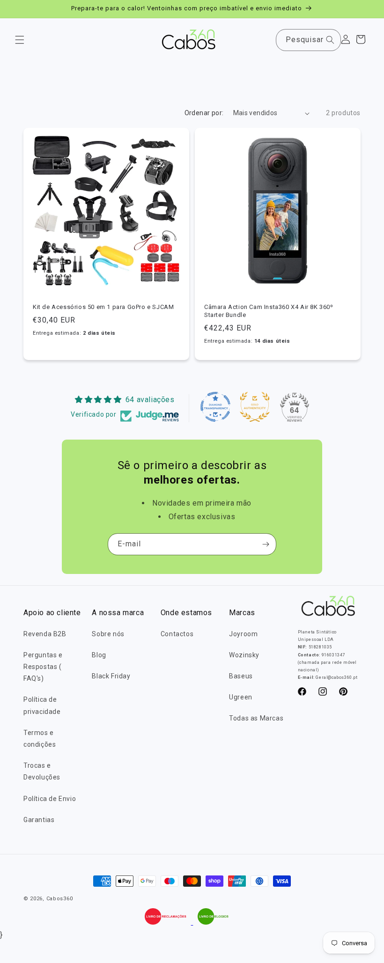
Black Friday (111, 676)
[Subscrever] (265, 544)
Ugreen (240, 697)
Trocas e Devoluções (41, 771)
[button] (19, 39)
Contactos (177, 634)
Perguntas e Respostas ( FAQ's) (43, 666)
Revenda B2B (44, 634)
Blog (99, 655)
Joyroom (243, 634)
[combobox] (308, 40)
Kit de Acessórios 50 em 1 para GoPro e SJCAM (103, 306)
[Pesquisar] (330, 39)
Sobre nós (108, 634)
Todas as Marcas (256, 718)
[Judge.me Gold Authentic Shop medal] (255, 407)
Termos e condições (39, 738)
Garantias (38, 819)
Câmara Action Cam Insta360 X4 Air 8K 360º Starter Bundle (268, 310)
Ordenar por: (204, 113)
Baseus (241, 676)
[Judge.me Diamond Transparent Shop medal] (215, 407)
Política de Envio (49, 798)
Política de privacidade (42, 705)
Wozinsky (244, 655)
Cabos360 (59, 899)
